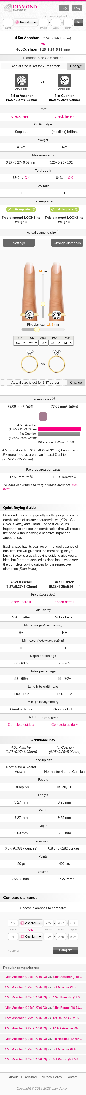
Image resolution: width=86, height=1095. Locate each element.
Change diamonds (67, 243)
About (13, 1077)
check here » (21, 116)
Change (76, 66)
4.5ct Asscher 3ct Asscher (45, 1049)
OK (27, 178)
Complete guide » (21, 724)
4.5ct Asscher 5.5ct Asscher (45, 977)
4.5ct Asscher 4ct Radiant (45, 1039)
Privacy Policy (51, 1077)
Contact (71, 1077)
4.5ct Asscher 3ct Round (45, 1059)
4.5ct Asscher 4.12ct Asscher (45, 1028)
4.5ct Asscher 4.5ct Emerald (45, 997)
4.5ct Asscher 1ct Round (45, 1018)
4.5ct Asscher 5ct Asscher (45, 987)
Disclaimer (29, 1077)
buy (64, 8)
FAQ (77, 8)
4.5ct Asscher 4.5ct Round (45, 1007)
